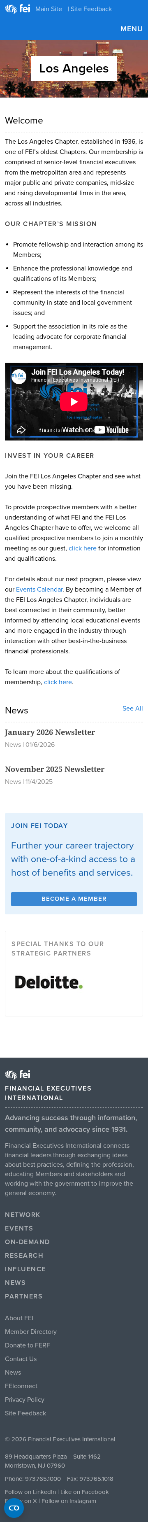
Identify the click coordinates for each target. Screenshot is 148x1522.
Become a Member (74, 898)
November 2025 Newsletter (54, 769)
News (15, 1283)
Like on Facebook (84, 1492)
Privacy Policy (24, 1400)
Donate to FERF (27, 1345)
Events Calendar (39, 589)
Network (23, 1215)
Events (19, 1228)
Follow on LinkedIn (30, 1492)
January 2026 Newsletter (50, 732)
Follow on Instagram (69, 1501)
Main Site (48, 9)
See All (133, 708)
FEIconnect (21, 1386)
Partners (24, 1296)
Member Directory (31, 1332)
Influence (25, 1269)
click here (83, 548)
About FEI (19, 1318)
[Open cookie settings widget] (14, 1508)
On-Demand (27, 1242)
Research (24, 1256)
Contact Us (21, 1359)
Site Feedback (25, 1413)
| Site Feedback (90, 9)
